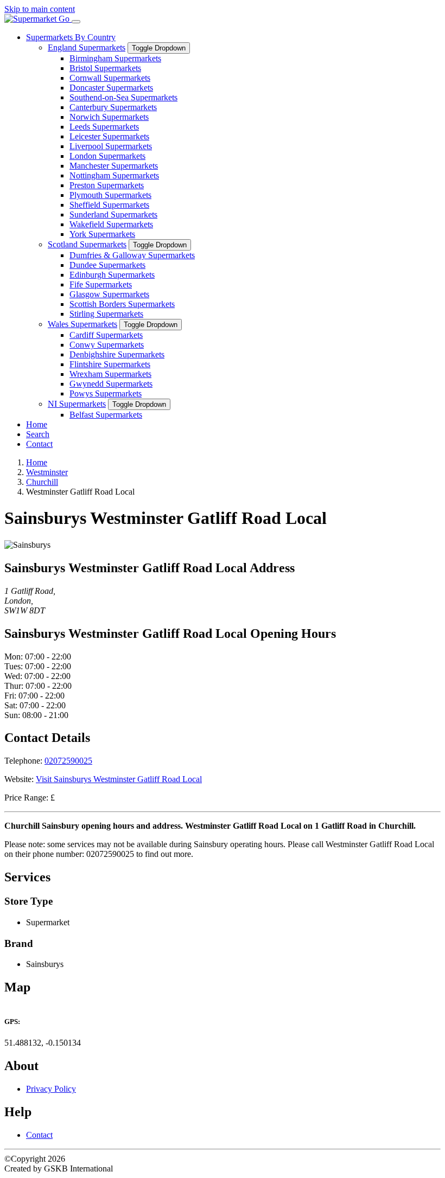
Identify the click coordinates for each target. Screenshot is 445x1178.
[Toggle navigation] (76, 21)
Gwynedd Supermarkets (110, 383)
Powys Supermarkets (105, 393)
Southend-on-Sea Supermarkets (123, 97)
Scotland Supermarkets (87, 244)
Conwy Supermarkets (106, 344)
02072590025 (68, 760)
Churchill (42, 481)
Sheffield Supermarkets (109, 204)
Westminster (47, 472)
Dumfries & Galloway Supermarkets (132, 255)
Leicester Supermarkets (109, 136)
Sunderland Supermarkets (113, 214)
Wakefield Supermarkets (111, 224)
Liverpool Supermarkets (110, 146)
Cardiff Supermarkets (106, 335)
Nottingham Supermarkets (114, 175)
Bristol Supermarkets (105, 68)
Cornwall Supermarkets (109, 77)
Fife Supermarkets (100, 284)
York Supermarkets (102, 234)
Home (36, 424)
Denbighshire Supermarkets (116, 354)
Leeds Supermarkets (104, 126)
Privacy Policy (51, 1088)
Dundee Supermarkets (107, 265)
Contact (39, 444)
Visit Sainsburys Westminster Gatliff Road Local (119, 779)
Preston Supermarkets (106, 185)
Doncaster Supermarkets (111, 87)
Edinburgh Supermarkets (112, 274)
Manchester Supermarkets (113, 165)
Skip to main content (39, 9)
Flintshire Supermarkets (109, 364)
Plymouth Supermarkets (110, 195)
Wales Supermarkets (82, 324)
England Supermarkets (86, 47)
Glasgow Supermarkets (109, 294)
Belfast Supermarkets (105, 414)
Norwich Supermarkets (109, 116)
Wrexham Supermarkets (110, 374)
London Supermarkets (107, 156)
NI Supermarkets (77, 403)
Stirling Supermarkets (106, 313)
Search (37, 434)
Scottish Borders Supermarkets (122, 304)
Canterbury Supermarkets (113, 107)
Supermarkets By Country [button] (71, 37)
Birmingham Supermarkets (115, 58)
